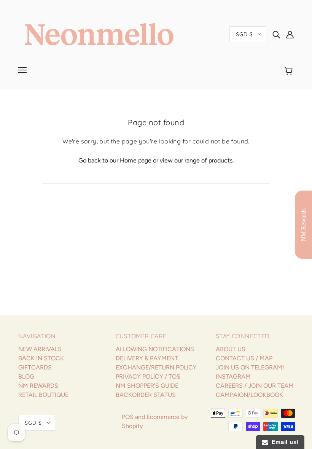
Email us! (283, 442)
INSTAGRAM (233, 376)
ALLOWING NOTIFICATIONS (155, 349)
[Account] (290, 34)
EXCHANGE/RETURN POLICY (156, 367)
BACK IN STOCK (41, 358)
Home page (135, 160)
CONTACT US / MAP (244, 358)
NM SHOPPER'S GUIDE (147, 385)
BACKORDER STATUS (146, 394)
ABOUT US (230, 349)
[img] (276, 34)
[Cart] (290, 71)
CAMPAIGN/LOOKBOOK (249, 394)
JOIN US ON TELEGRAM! (250, 367)
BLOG (26, 376)
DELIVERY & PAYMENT (147, 358)
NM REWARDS (38, 385)
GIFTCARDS (35, 367)
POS (128, 416)
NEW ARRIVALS (40, 349)
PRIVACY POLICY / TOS (148, 376)
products (220, 160)
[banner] (99, 33)
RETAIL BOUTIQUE (43, 394)
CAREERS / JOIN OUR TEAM (255, 385)
